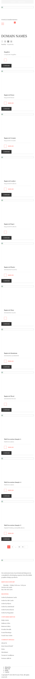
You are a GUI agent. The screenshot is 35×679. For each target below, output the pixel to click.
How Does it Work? (7, 646)
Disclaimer (4, 652)
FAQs (3, 649)
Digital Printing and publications (14, 528)
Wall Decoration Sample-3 (12, 525)
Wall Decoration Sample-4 (12, 482)
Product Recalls (6, 629)
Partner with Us (6, 658)
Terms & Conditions (7, 655)
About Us (4, 643)
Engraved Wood (9, 396)
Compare (6, 66)
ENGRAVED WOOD (10, 399)
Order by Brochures (7, 610)
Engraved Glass (9, 310)
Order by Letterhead (7, 606)
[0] (14, 24)
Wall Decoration (9, 442)
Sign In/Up (21, 2)
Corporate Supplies (10, 54)
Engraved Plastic (9, 267)
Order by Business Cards (9, 597)
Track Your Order (6, 635)
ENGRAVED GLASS (10, 313)
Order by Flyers (6, 603)
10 (19, 547)
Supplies (7, 52)
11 (22, 547)
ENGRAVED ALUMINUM (11, 356)
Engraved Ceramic (10, 138)
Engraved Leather (10, 181)
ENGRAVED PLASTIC (10, 269)
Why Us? (7, 669)
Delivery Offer (5, 623)
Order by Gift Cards (7, 600)
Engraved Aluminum (10, 353)
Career (7, 672)
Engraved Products (10, 183)
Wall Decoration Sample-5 (12, 439)
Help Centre (5, 620)
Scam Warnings (6, 632)
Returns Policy (5, 626)
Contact (12, 2)
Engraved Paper (9, 224)
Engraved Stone (9, 95)
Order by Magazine (7, 613)
